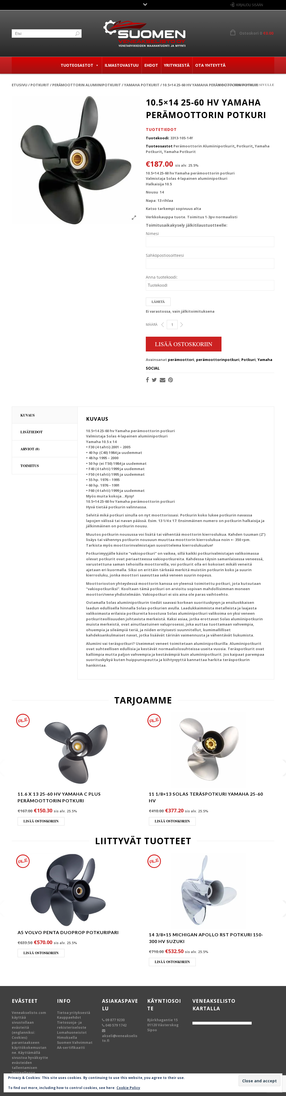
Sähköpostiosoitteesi (165, 255)
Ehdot (151, 65)
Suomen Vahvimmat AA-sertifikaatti (74, 1045)
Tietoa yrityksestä (73, 1012)
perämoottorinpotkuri (217, 359)
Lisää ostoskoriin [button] (41, 821)
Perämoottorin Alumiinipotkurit (86, 84)
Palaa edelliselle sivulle (247, 85)
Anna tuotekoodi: (162, 277)
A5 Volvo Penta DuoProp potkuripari (68, 932)
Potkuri (248, 359)
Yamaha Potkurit (141, 84)
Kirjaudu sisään (249, 5)
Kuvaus (27, 415)
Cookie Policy (128, 1087)
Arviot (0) (29, 448)
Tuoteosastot (77, 65)
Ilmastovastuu (122, 65)
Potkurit (39, 84)
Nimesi (152, 233)
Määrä (152, 324)
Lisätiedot (31, 431)
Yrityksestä (176, 65)
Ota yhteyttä (210, 65)
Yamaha (265, 359)
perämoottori (181, 359)
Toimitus (29, 465)
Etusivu (19, 84)
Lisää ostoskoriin (183, 344)
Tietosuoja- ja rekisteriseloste (71, 1025)
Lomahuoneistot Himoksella (72, 1035)
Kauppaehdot (69, 1017)
